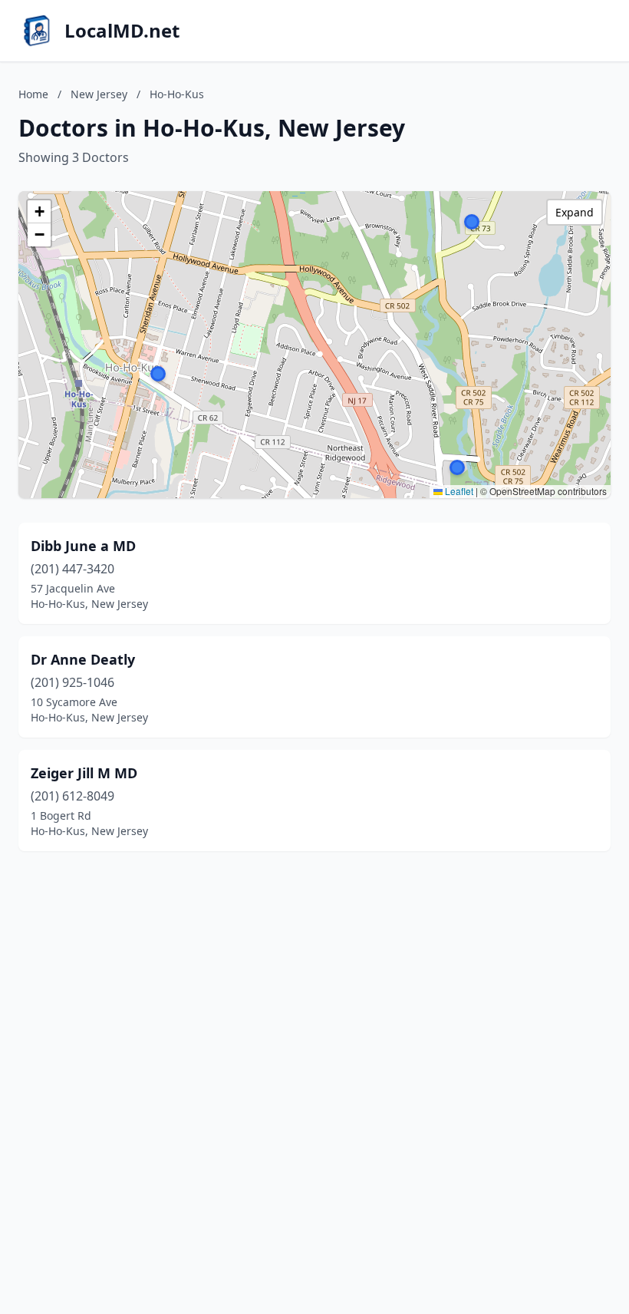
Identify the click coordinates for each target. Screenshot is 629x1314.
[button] (471, 221)
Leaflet (458, 490)
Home (33, 94)
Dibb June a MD (83, 545)
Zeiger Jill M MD (84, 773)
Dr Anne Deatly (83, 659)
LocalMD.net (121, 30)
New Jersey (99, 94)
